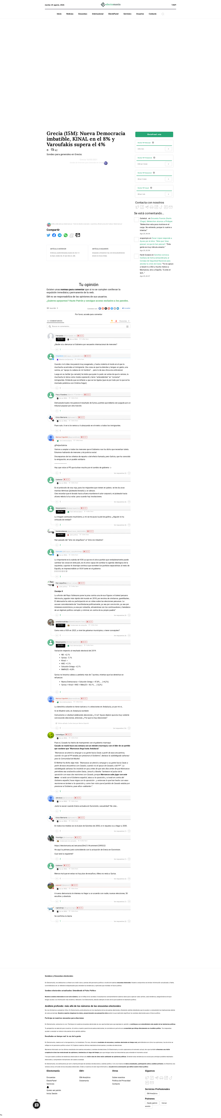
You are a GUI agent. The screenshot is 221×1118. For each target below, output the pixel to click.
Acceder (127, 308)
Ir (168, 149)
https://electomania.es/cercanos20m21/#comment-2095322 (80, 846)
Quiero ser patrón (54, 1090)
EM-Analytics (84, 1077)
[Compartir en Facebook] (54, 235)
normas (65, 289)
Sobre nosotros (118, 1077)
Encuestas (82, 14)
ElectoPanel (113, 14)
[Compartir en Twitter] (49, 235)
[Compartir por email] (77, 235)
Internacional (97, 14)
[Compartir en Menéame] (72, 235)
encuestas (110, 1042)
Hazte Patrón (76, 300)
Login (174, 5)
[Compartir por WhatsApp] (66, 235)
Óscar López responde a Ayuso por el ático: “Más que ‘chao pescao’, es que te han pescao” (156, 241)
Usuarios (140, 14)
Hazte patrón (152, 1103)
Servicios (127, 14)
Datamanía (84, 1081)
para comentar (76, 289)
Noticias (69, 14)
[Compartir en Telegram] (60, 235)
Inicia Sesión (52, 1093)
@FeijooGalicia (60, 445)
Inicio (59, 14)
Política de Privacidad (121, 1081)
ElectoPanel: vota (154, 134)
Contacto (152, 14)
